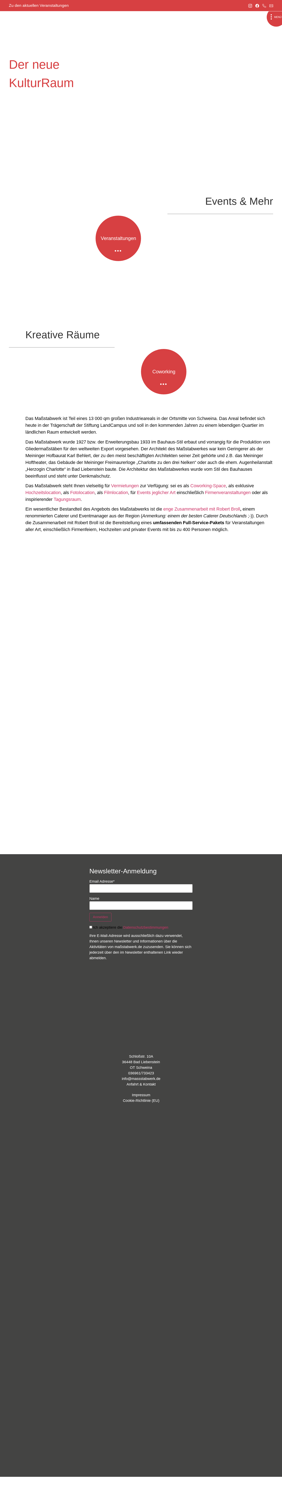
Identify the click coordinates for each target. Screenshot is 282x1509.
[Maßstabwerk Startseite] (141, 1015)
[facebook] (257, 5)
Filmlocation (116, 492)
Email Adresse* (102, 881)
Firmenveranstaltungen (228, 492)
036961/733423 (141, 1073)
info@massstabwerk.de (141, 1079)
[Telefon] (264, 5)
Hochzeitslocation (43, 492)
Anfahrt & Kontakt (141, 1084)
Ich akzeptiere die (130, 927)
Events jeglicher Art (156, 492)
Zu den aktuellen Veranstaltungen (39, 5)
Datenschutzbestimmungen (145, 927)
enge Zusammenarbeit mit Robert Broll (201, 509)
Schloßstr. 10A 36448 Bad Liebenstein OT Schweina (141, 1062)
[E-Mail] (271, 5)
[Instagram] (250, 5)
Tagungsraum (67, 499)
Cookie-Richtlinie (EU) (141, 1101)
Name (94, 898)
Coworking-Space (208, 485)
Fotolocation (82, 492)
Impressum (141, 1095)
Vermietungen (125, 485)
